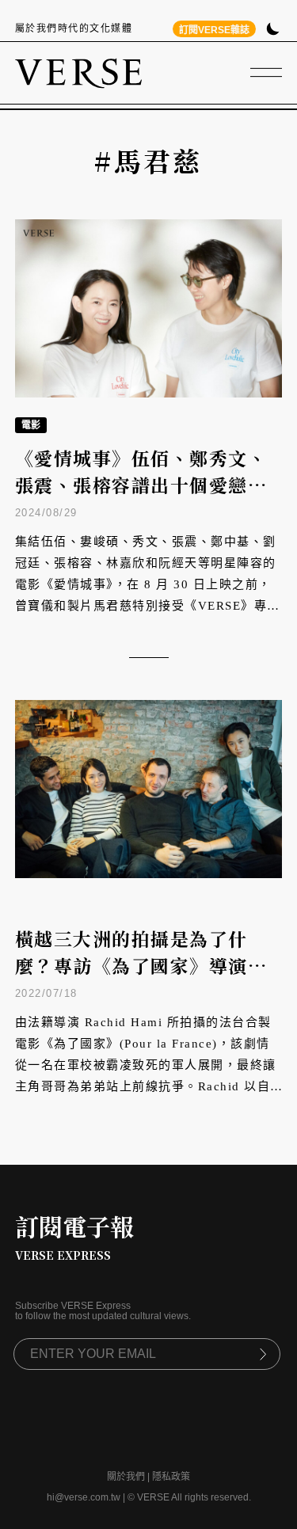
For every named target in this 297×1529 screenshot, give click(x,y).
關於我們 (126, 1476)
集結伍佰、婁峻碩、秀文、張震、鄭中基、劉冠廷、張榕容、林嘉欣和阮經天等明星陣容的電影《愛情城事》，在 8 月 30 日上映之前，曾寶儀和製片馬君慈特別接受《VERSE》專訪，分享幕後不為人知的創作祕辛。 (145, 584)
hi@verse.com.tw (83, 1497)
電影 (30, 425)
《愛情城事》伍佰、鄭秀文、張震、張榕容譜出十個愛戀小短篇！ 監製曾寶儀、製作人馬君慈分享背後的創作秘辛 (144, 499)
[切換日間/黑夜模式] (273, 30)
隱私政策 (171, 1476)
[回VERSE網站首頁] (78, 73)
